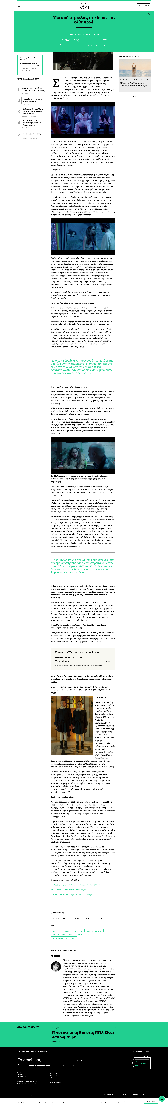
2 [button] (135, 96)
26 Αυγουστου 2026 (128, 79)
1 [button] (133, 96)
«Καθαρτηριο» (84, 934)
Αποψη (115, 1028)
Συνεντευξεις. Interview (64, 938)
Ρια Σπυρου (26, 94)
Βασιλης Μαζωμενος (73, 931)
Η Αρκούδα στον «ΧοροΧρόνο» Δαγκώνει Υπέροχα (73, 894)
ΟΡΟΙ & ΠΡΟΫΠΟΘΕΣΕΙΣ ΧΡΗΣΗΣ (27, 1081)
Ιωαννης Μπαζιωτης (30, 138)
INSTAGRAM (138, 1095)
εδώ (141, 1101)
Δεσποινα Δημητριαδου (63, 934)
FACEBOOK (108, 1095)
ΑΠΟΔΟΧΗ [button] (151, 1102)
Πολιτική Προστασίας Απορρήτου (73, 665)
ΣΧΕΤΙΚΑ (19, 1072)
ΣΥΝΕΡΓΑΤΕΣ (21, 1074)
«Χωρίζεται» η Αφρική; (32, 134)
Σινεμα (56, 931)
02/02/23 (55, 1028)
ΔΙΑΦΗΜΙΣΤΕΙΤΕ (22, 1076)
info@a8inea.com (55, 1082)
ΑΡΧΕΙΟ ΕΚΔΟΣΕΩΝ (23, 1070)
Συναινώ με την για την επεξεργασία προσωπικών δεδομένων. (29, 70)
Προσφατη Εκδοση (141, 1052)
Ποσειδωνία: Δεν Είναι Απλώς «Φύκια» (32, 100)
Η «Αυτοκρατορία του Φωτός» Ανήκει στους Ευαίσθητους (76, 885)
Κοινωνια (145, 79)
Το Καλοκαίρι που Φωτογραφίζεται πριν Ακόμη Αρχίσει (32, 122)
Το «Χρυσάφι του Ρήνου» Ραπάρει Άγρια (68, 889)
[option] (135, 75)
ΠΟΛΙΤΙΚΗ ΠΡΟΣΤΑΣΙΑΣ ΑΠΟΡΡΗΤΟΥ (28, 1083)
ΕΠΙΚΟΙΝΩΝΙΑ (21, 1079)
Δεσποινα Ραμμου (29, 116)
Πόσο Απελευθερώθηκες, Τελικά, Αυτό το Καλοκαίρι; (33, 89)
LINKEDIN (123, 1095)
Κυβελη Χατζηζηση (29, 105)
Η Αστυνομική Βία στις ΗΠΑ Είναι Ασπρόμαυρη (83, 1034)
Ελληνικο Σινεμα (94, 931)
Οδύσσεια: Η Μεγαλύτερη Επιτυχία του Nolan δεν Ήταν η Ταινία (33, 111)
